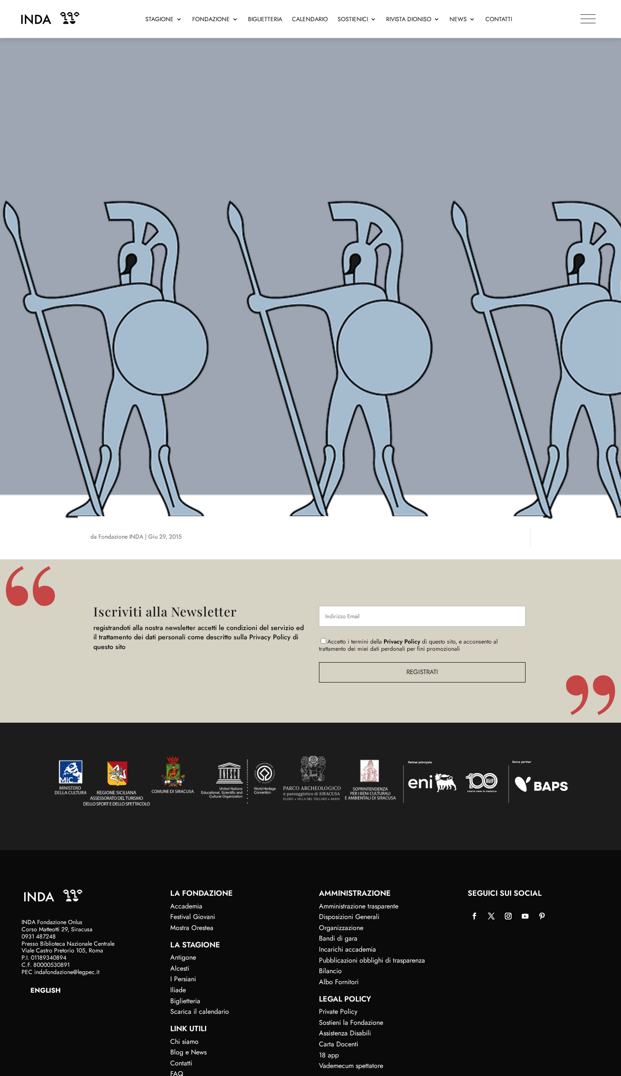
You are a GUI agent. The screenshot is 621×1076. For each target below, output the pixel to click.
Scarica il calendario (199, 1011)
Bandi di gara (338, 938)
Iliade (178, 990)
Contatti (498, 19)
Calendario (310, 19)
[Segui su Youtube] (525, 916)
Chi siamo (184, 1041)
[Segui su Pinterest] (542, 916)
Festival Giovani (192, 917)
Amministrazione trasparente (358, 906)
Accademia (186, 906)
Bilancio (330, 971)
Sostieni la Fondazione (351, 1022)
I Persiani (183, 979)
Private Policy (338, 1011)
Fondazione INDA (120, 536)
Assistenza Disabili (345, 1033)
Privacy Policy (402, 641)
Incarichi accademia (347, 949)
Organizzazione (341, 928)
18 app (329, 1055)
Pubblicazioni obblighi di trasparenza (372, 960)
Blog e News (188, 1052)
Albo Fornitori (339, 982)
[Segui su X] (491, 916)
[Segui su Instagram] (508, 916)
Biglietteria (265, 19)
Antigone (183, 957)
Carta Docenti (338, 1044)
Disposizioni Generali (349, 917)
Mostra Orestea (191, 928)
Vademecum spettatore (351, 1065)
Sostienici (353, 19)
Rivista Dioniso (408, 19)
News (458, 19)
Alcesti (179, 968)
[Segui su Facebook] (474, 916)
